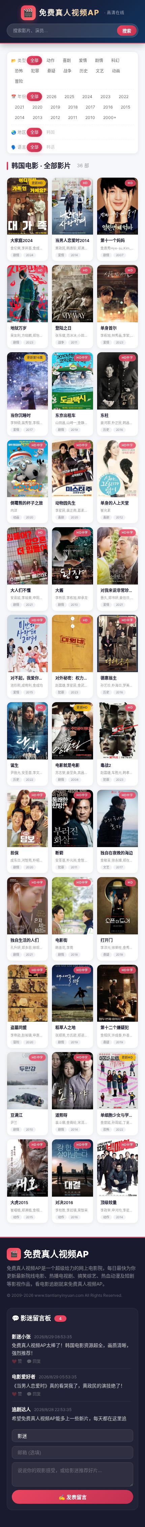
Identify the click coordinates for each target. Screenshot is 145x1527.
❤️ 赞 (17, 1361)
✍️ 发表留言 (73, 1497)
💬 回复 (34, 1361)
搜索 (126, 30)
